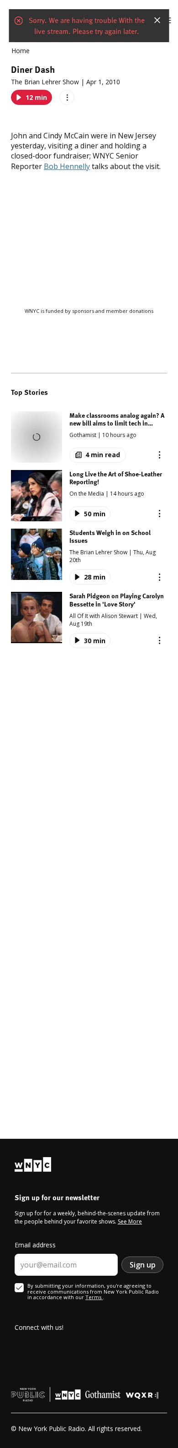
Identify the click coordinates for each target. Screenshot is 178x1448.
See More (130, 1221)
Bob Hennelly (67, 166)
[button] (89, 437)
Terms (94, 1297)
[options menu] (66, 97)
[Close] (157, 20)
